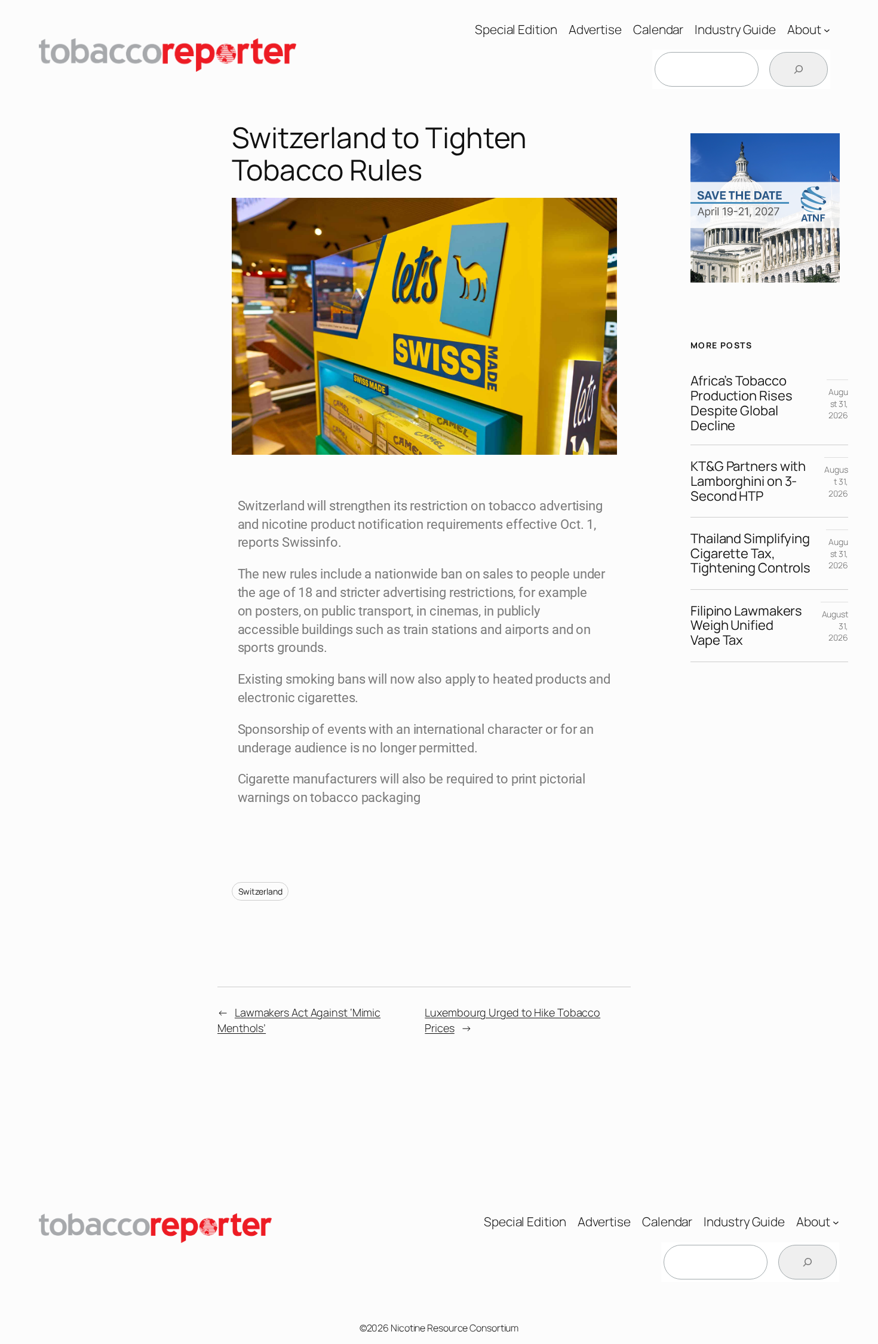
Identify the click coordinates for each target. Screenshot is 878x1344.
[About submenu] (827, 29)
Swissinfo (310, 542)
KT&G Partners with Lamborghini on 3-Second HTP (748, 481)
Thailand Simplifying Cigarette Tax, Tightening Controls (751, 553)
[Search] (798, 69)
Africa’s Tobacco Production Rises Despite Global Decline (741, 403)
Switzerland (260, 891)
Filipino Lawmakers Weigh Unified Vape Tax (746, 626)
